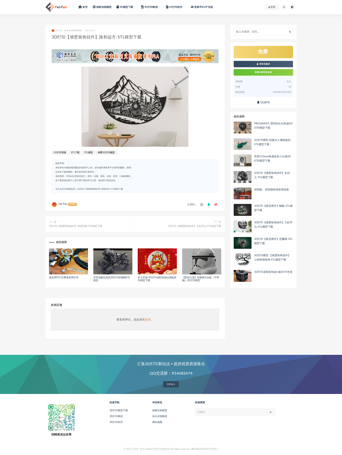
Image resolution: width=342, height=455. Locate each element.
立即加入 (171, 384)
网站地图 (157, 422)
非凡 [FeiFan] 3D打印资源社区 (155, 449)
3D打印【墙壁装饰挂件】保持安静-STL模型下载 (75, 226)
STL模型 (88, 152)
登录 (148, 319)
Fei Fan (63, 203)
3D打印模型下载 (119, 410)
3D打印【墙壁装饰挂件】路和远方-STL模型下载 (100, 189)
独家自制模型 (104, 7)
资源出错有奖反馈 (263, 72)
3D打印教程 (116, 416)
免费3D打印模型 (106, 152)
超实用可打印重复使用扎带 (64, 277)
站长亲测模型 (159, 416)
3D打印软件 (116, 422)
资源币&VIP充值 (203, 7)
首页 (85, 7)
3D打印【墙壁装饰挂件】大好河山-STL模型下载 (194, 226)
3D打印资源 (60, 152)
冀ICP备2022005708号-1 (204, 449)
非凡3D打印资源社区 (65, 189)
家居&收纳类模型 (74, 30)
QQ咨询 (264, 102)
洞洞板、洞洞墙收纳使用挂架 (271, 189)
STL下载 (75, 152)
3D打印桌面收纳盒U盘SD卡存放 (273, 272)
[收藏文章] (201, 204)
